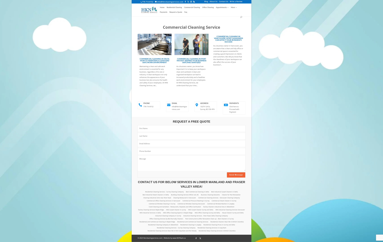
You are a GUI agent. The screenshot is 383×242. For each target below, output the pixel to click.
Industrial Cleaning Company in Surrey (168, 216)
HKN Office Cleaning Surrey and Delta (207, 213)
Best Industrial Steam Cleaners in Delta (156, 195)
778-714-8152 (147, 2)
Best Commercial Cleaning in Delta (197, 192)
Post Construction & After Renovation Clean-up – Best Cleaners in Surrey (209, 219)
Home (162, 7)
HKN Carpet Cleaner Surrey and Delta (200, 210)
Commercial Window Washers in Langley (220, 204)
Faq (185, 12)
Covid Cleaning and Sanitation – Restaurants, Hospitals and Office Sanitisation (175, 207)
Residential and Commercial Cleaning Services (192, 222)
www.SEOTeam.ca (179, 238)
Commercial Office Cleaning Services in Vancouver (163, 201)
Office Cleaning (208, 7)
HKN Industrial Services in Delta (150, 213)
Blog (206, 2)
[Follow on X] (200, 238)
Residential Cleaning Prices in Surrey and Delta (219, 225)
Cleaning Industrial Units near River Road (157, 198)
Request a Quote (175, 12)
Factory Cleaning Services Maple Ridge (151, 210)
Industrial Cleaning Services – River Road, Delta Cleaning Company (205, 216)
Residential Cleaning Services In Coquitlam (212, 228)
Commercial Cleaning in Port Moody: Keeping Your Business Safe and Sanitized (191, 61)
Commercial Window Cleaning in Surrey (162, 204)
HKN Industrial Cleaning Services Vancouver (230, 210)
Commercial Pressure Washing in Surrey (196, 201)
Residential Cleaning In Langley (190, 225)
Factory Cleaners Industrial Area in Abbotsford (218, 207)
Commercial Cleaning (192, 7)
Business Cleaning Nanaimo (210, 195)
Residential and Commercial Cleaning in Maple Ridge (157, 222)
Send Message (236, 175)
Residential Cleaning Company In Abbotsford (163, 225)
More (233, 7)
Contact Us (223, 2)
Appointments (221, 7)
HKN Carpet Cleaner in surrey (176, 210)
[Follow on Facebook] (196, 238)
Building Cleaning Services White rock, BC (185, 195)
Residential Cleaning (174, 7)
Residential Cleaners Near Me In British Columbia (227, 222)
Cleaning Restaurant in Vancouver (184, 198)
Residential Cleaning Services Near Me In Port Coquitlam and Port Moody (172, 231)
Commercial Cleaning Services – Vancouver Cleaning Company (219, 198)
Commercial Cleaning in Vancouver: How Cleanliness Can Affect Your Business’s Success (228, 39)
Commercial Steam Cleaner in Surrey (224, 201)
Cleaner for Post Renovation (231, 195)
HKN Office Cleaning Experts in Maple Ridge (177, 213)
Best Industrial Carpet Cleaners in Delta (224, 192)
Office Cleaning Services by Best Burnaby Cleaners (166, 219)
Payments (163, 12)
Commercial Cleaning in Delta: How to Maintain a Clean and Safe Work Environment (155, 61)
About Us (214, 2)
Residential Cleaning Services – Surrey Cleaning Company (164, 192)
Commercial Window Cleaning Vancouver (191, 204)
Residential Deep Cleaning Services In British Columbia (217, 231)
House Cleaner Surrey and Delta (233, 213)
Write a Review (236, 2)
